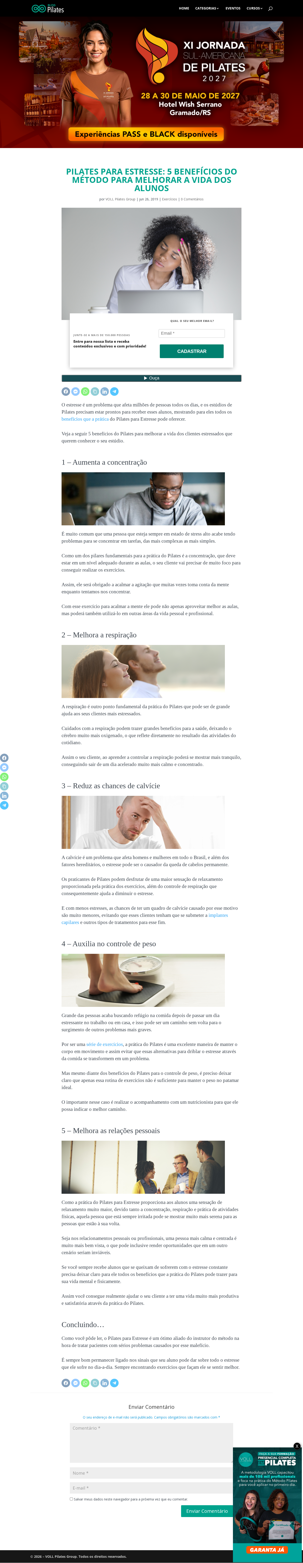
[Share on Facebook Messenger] (75, 391)
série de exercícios (104, 1044)
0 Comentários (192, 199)
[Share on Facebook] (66, 391)
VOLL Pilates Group (120, 199)
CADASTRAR (191, 351)
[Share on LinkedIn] (104, 391)
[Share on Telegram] (114, 391)
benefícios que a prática (85, 419)
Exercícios (169, 199)
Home (184, 8)
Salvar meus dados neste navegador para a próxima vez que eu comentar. (131, 1499)
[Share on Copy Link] (95, 391)
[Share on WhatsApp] (85, 391)
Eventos (233, 8)
